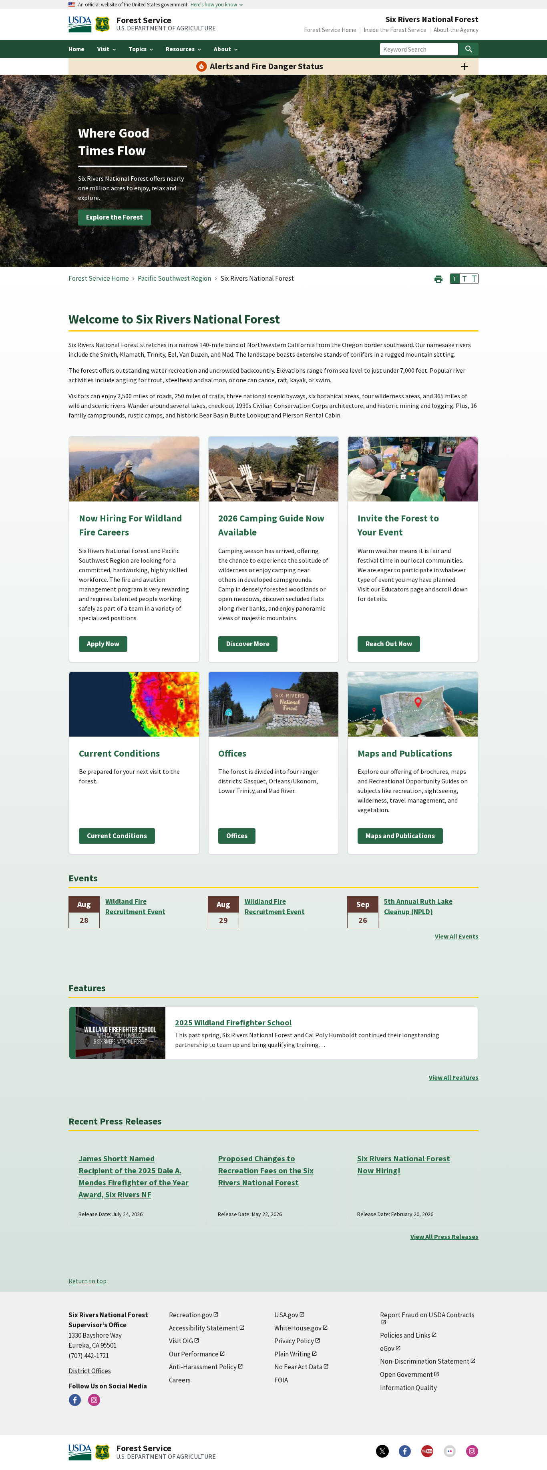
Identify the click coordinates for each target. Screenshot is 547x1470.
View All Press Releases (444, 1236)
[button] (438, 278)
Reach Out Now (389, 643)
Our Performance (194, 1354)
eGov (387, 1348)
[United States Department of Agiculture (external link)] (81, 24)
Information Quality (408, 1387)
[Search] (469, 49)
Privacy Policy (294, 1340)
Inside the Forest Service (395, 29)
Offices (236, 835)
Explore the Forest (114, 217)
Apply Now (103, 643)
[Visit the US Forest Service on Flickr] (449, 1451)
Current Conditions (117, 835)
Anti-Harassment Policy (203, 1366)
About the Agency (456, 29)
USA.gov (286, 1314)
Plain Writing (292, 1354)
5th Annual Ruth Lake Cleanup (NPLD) (418, 906)
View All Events (457, 936)
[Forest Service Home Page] (102, 24)
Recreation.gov (190, 1314)
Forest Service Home (330, 29)
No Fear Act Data (298, 1366)
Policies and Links (405, 1335)
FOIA (281, 1380)
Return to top (87, 1281)
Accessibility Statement (203, 1328)
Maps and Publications (400, 835)
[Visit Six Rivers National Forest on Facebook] (74, 1400)
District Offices (89, 1370)
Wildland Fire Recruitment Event (135, 906)
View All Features (454, 1077)
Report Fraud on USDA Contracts (427, 1314)
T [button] (455, 279)
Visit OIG (181, 1340)
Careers (180, 1380)
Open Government (406, 1374)
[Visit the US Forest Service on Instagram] (472, 1451)
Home (76, 49)
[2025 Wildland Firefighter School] (120, 1033)
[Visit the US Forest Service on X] (382, 1451)
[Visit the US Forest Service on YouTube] (427, 1451)
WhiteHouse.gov (298, 1328)
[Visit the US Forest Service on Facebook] (404, 1451)
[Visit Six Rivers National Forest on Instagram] (94, 1400)
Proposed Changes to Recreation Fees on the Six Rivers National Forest (266, 1170)
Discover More (247, 643)
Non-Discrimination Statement (424, 1361)
